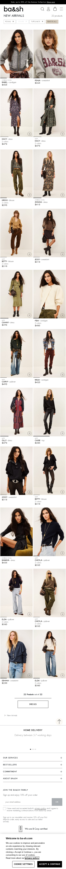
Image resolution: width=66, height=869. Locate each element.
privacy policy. (32, 858)
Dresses (33, 704)
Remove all (52, 21)
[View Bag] (55, 9)
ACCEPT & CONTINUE (49, 864)
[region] (33, 851)
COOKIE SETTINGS (23, 864)
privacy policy (40, 808)
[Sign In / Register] (48, 9)
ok (57, 802)
